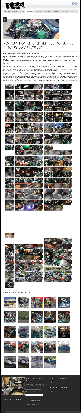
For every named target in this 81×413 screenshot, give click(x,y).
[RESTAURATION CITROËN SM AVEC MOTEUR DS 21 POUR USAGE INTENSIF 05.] (64, 355)
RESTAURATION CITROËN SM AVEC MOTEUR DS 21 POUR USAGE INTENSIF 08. (23, 352)
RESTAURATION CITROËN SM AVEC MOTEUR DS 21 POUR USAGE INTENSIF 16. (50, 322)
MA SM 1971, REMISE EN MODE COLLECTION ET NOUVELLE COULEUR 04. (10, 307)
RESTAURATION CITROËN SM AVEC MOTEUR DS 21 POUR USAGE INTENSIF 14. (10, 337)
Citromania (64, 11)
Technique (56, 11)
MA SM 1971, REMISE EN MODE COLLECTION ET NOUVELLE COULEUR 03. (23, 307)
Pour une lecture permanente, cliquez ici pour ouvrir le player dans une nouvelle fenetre (36, 385)
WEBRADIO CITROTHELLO (11, 11)
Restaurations (47, 11)
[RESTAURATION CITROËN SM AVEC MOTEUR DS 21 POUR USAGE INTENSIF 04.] (10, 369)
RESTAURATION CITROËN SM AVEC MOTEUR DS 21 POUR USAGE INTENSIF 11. (50, 337)
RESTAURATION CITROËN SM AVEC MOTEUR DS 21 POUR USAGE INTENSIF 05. (64, 352)
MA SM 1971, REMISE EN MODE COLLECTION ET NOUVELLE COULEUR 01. (50, 307)
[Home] (15, 9)
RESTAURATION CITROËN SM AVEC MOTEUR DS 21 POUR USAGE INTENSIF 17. (23, 322)
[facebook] (73, 3)
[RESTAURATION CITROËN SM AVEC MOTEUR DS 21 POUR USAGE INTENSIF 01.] (50, 369)
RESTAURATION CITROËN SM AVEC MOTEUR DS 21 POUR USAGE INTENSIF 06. (50, 352)
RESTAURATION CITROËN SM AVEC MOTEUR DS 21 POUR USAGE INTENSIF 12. (37, 337)
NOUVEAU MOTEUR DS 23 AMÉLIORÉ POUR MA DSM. (10, 322)
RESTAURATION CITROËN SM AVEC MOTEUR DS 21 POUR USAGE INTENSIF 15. (64, 322)
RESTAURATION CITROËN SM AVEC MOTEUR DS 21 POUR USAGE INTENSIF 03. (23, 366)
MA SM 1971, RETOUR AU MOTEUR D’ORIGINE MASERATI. (64, 307)
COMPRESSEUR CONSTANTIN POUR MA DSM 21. (37, 322)
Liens (72, 11)
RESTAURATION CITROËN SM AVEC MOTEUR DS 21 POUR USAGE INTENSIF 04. (10, 366)
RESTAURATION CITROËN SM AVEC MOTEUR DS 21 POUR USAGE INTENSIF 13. (23, 337)
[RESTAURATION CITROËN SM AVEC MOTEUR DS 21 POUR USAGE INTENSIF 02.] (37, 369)
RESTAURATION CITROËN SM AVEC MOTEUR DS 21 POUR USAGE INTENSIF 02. (37, 366)
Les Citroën (38, 11)
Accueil (22, 11)
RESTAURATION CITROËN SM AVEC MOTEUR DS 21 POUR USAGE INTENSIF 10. (64, 337)
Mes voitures (30, 11)
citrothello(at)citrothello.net (32, 404)
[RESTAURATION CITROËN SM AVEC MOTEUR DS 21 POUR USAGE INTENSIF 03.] (23, 369)
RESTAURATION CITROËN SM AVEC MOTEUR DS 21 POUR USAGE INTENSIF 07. (37, 352)
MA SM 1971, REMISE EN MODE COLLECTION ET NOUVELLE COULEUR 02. (37, 307)
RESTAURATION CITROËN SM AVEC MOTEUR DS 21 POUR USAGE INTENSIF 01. (50, 366)
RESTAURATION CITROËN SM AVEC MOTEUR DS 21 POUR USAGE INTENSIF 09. (10, 352)
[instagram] (76, 3)
